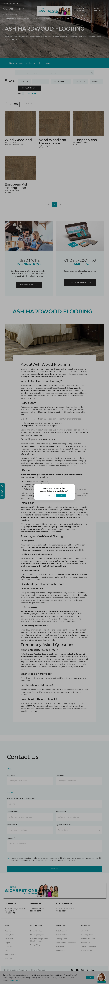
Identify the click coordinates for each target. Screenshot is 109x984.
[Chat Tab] (54, 492)
